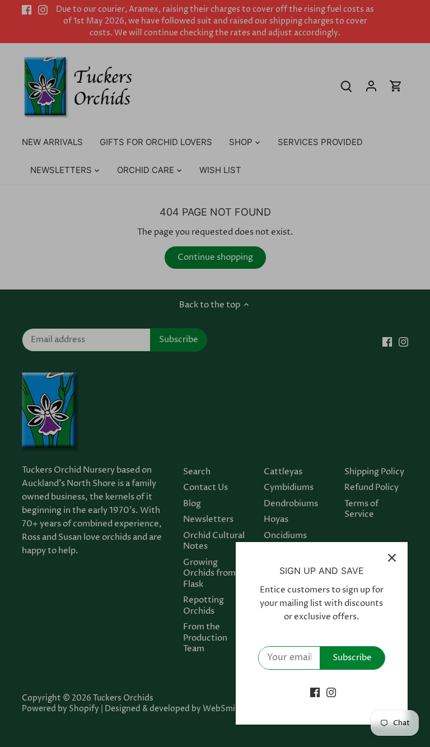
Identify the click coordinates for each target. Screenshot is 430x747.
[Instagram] (331, 692)
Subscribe (352, 658)
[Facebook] (315, 692)
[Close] (392, 557)
